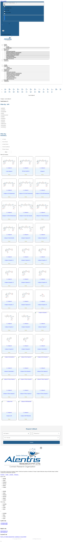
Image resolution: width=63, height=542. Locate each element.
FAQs (4, 509)
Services (4, 483)
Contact (4, 487)
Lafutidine (3, 121)
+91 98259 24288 (3, 524)
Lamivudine (3, 125)
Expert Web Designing (46, 538)
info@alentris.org (3, 532)
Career (4, 507)
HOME (5, 44)
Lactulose (3, 120)
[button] (3, 30)
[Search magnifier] (4, 5)
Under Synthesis (6, 146)
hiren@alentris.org (4, 531)
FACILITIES (9, 47)
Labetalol (3, 108)
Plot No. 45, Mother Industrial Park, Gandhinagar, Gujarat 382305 (13, 536)
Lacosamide (3, 111)
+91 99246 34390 (3, 523)
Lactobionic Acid (4, 114)
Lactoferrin (3, 118)
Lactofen (3, 116)
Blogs (4, 505)
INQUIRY (6, 59)
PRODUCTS (6, 49)
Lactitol (2, 113)
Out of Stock (5, 141)
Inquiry (4, 485)
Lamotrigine (3, 126)
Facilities (4, 504)
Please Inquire (5, 149)
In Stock (4, 139)
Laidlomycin (3, 123)
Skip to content (3, 1)
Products (4, 482)
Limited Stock (5, 144)
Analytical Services (10, 58)
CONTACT (6, 60)
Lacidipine (3, 109)
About (4, 480)
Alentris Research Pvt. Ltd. (27, 538)
